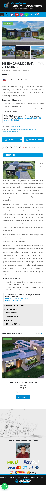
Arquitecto (12, 129)
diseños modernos (34, 129)
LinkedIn (11, 147)
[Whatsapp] (26, 15)
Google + (15, 147)
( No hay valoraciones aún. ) (20, 71)
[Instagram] (22, 15)
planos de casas (14, 131)
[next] (42, 63)
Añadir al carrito (14, 140)
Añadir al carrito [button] (24, 392)
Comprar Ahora (35, 140)
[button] (2, 14)
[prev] (39, 63)
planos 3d (5, 131)
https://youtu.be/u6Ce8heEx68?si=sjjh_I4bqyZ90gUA (22, 119)
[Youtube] (17, 15)
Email (19, 147)
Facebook (4, 147)
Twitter (7, 147)
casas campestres (22, 129)
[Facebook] (12, 15)
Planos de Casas (15, 126)
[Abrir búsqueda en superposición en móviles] (7, 14)
